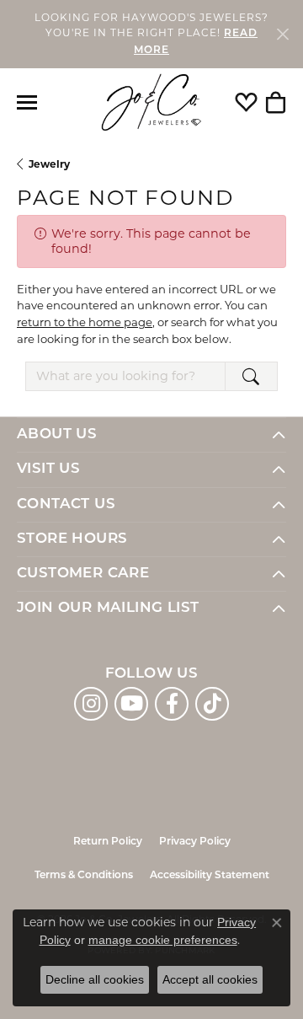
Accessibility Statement (209, 876)
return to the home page (84, 322)
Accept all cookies (210, 979)
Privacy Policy (195, 842)
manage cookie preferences (162, 940)
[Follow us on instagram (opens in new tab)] (91, 704)
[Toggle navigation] (26, 102)
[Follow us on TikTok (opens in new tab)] (212, 704)
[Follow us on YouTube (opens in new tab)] (131, 704)
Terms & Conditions (84, 876)
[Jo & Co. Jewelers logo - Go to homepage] (151, 102)
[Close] (282, 34)
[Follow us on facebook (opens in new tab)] (172, 704)
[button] (246, 102)
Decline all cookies (94, 979)
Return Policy (107, 842)
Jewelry (49, 164)
